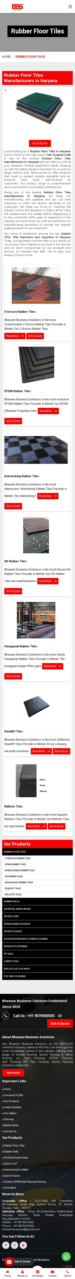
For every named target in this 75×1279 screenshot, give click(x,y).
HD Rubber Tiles (15, 561)
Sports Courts (13, 931)
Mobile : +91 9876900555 (17, 1222)
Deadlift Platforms (15, 946)
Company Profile (13, 1095)
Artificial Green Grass (17, 909)
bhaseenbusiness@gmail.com (21, 1229)
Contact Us (10, 1131)
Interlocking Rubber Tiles (21, 476)
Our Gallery (10, 1113)
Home (6, 56)
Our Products (11, 1101)
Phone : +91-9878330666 (18, 1226)
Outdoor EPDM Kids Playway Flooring (26, 939)
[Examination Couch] (36, 285)
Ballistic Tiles (13, 806)
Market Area (10, 1125)
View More (9, 1187)
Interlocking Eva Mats (17, 924)
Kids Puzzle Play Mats (17, 969)
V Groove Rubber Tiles (19, 311)
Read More (12, 335)
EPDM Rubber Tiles (17, 391)
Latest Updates (12, 1107)
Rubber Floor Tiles (15, 852)
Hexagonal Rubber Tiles (20, 646)
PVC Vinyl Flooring (15, 976)
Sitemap (8, 1119)
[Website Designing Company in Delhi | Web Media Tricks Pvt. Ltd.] (67, 1266)
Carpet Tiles (11, 961)
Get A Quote (40, 143)
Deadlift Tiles (13, 731)
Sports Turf (11, 916)
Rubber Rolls (11, 901)
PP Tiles (8, 954)
